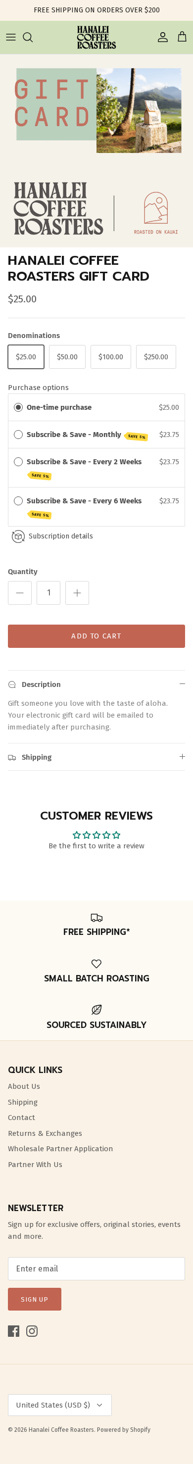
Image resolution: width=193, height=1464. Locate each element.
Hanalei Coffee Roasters (61, 1429)
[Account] (160, 37)
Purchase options (38, 387)
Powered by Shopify (123, 1429)
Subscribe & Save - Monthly (86, 435)
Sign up (34, 1299)
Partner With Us (35, 1164)
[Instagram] (32, 1331)
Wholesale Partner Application (60, 1148)
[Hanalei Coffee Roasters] (96, 37)
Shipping (23, 1102)
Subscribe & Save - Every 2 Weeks (85, 468)
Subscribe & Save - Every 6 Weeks (85, 507)
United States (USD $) (53, 1405)
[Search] (33, 37)
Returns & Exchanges (45, 1133)
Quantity (23, 571)
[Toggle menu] (11, 37)
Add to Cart (96, 636)
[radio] (18, 407)
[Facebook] (13, 1331)
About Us (24, 1086)
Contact (21, 1117)
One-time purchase (59, 407)
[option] (96, 150)
